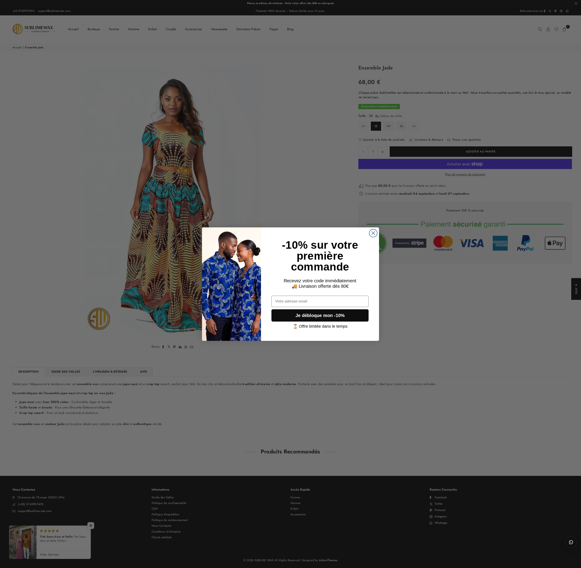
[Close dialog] (373, 233)
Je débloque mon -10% (320, 315)
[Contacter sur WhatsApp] (571, 542)
